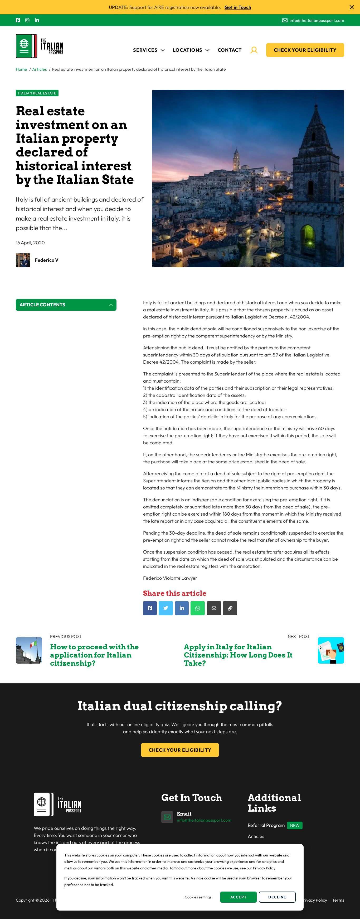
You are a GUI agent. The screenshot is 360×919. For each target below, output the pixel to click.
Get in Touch (238, 7)
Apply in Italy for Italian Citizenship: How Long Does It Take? (238, 655)
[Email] (214, 608)
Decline (277, 897)
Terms (338, 900)
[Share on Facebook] (150, 608)
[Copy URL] (230, 608)
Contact (230, 50)
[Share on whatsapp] (198, 608)
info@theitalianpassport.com (204, 820)
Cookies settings (198, 897)
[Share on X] (166, 608)
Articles (256, 836)
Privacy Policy (314, 900)
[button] (66, 305)
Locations (187, 50)
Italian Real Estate (37, 93)
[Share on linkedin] (182, 608)
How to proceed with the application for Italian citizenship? (94, 655)
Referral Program (266, 825)
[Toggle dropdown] (162, 50)
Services (145, 50)
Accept (238, 897)
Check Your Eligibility (305, 50)
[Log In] (254, 50)
